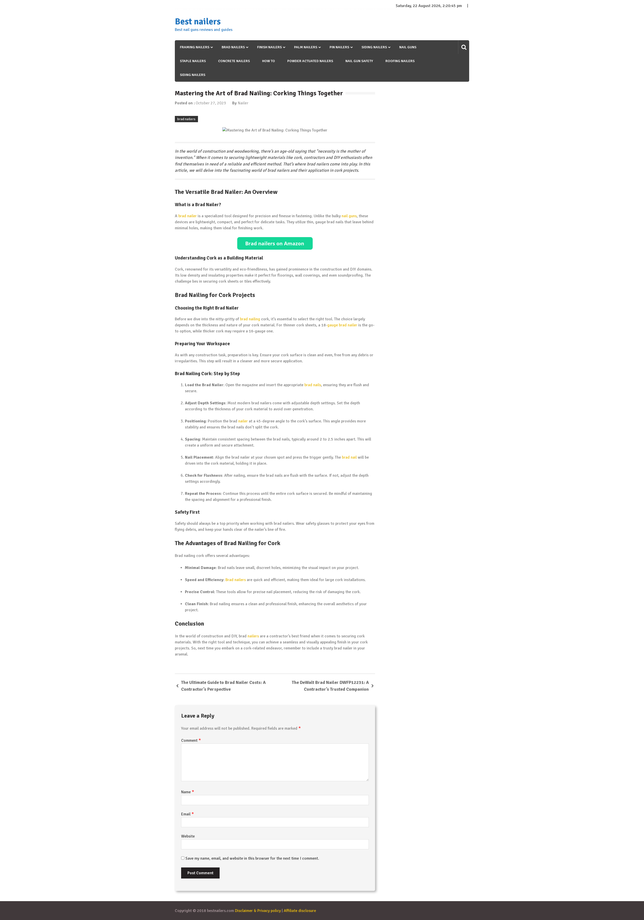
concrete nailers (234, 61)
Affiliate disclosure (300, 910)
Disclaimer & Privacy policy (258, 910)
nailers (253, 636)
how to (268, 61)
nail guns (407, 47)
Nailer (243, 103)
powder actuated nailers (310, 61)
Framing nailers (194, 47)
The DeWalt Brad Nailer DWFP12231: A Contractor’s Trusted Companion (330, 686)
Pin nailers (339, 47)
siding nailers (192, 75)
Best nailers (198, 22)
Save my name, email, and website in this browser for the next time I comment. (252, 858)
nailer (243, 421)
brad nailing (250, 319)
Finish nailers (269, 47)
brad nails (312, 384)
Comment (191, 740)
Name (187, 792)
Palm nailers (305, 47)
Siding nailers (374, 47)
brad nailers (186, 119)
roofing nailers (400, 61)
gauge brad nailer (342, 325)
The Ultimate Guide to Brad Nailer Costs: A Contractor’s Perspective (223, 686)
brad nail (349, 457)
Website (188, 836)
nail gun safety (359, 61)
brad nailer (187, 215)
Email (187, 814)
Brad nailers (233, 47)
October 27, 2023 (211, 103)
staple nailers (193, 61)
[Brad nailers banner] (275, 243)
